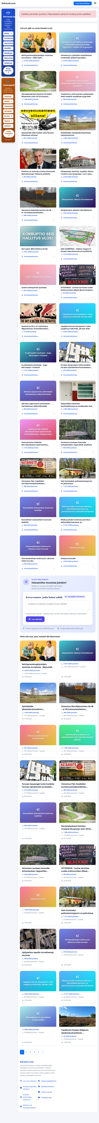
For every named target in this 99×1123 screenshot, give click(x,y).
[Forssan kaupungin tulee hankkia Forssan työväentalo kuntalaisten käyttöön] (77, 360)
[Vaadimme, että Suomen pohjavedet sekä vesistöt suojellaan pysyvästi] (77, 89)
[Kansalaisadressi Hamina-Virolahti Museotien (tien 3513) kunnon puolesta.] (38, 89)
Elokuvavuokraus (8, 58)
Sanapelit (8, 111)
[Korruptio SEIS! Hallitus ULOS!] (38, 242)
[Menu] (95, 3)
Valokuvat (8, 63)
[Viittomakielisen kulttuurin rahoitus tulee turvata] (38, 553)
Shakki (8, 101)
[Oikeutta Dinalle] (77, 552)
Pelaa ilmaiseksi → (9, 133)
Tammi (8, 121)
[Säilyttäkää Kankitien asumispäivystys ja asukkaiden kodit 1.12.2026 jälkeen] (77, 399)
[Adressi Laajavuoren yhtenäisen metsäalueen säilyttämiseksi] (38, 399)
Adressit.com (8, 3)
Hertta (8, 116)
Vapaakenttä (8, 106)
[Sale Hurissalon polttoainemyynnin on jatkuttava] (77, 476)
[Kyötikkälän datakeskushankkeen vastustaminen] (77, 128)
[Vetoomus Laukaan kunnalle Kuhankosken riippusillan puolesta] (77, 437)
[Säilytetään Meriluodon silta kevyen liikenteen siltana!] (38, 128)
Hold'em (8, 126)
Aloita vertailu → (8, 70)
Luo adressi (37, 619)
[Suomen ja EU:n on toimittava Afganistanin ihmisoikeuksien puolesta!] (38, 321)
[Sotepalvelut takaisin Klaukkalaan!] (77, 203)
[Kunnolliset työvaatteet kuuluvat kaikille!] (38, 515)
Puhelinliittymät (8, 39)
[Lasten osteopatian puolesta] (38, 281)
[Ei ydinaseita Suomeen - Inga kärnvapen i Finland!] (38, 360)
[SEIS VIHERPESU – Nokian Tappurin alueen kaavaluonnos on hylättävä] (77, 244)
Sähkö (8, 33)
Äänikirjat (8, 53)
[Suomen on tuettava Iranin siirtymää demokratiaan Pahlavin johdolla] (38, 166)
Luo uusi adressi (83, 3)
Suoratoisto (8, 43)
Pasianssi (8, 97)
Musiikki (8, 48)
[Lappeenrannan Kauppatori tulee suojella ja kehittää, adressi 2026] (77, 321)
